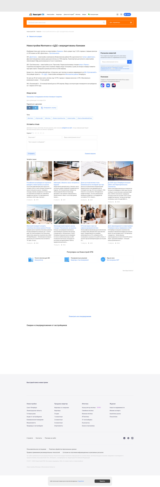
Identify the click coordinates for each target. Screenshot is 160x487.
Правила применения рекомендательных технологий (43, 452)
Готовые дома (31, 413)
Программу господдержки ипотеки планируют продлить (44, 97)
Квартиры (59, 14)
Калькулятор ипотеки (91, 407)
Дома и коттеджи (69, 14)
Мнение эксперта (115, 410)
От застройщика (87, 419)
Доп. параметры (115, 22)
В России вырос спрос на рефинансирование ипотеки (89, 227)
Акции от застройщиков (34, 416)
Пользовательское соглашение (36, 449)
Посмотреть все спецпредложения (80, 316)
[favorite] (121, 14)
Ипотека (78, 14)
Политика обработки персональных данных (62, 449)
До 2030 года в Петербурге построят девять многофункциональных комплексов (119, 184)
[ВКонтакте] (29, 108)
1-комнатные (58, 416)
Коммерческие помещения (35, 419)
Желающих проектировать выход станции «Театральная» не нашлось (65, 227)
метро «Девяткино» (89, 57)
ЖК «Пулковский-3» (90, 72)
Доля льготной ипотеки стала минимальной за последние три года (92, 183)
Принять (102, 481)
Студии (56, 413)
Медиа (84, 14)
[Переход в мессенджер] (132, 438)
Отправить (31, 153)
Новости (38, 31)
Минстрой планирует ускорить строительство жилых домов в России (39, 227)
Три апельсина (54, 53)
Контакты (39, 438)
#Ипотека (47, 118)
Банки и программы (88, 426)
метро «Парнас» (84, 64)
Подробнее (81, 481)
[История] (117, 14)
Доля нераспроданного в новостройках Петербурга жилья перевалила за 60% (120, 227)
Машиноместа (31, 423)
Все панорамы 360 (113, 260)
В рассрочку (86, 423)
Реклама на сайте (50, 438)
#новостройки (71, 118)
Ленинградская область (34, 410)
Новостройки (50, 14)
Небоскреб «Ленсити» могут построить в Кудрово (66, 183)
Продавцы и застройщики (35, 426)
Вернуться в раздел (35, 36)
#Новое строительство (59, 118)
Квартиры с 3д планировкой (79, 260)
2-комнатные (58, 419)
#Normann (30, 118)
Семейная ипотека (88, 410)
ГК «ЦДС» (45, 74)
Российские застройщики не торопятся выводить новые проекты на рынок (39, 183)
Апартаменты (58, 426)
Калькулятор (39, 260)
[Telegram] (35, 108)
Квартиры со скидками (61, 407)
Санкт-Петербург (32, 407)
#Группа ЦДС (39, 118)
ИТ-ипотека (85, 416)
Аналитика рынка (115, 413)
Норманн (60, 51)
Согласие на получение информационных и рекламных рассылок (83, 452)
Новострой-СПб (31, 31)
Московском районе (72, 74)
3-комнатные (58, 423)
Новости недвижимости (117, 407)
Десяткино (33, 57)
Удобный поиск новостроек (37, 22)
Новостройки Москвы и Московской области (41, 467)
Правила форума (90, 153)
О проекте (30, 438)
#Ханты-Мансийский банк (85, 118)
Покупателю (113, 416)
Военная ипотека (87, 413)
